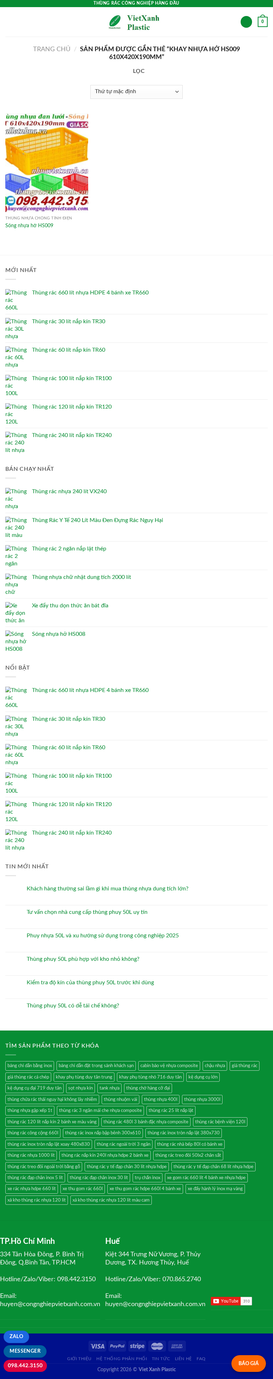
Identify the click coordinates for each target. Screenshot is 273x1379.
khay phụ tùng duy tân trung (84, 1077)
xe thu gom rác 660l (83, 1189)
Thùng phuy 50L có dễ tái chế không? (73, 1005)
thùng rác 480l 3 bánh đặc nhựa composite (145, 1122)
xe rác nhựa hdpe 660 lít (31, 1189)
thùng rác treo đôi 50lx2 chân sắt (188, 1155)
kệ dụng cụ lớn (203, 1077)
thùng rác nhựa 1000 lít (31, 1155)
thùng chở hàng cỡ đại (148, 1088)
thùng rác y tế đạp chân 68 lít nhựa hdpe (213, 1167)
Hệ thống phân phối (121, 1359)
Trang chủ (51, 49)
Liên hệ (183, 1359)
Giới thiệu (79, 1359)
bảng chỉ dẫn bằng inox (29, 1066)
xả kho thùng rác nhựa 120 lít (36, 1200)
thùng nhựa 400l (160, 1099)
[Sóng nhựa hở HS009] (46, 162)
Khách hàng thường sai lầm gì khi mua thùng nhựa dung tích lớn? (107, 888)
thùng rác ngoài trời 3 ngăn (123, 1144)
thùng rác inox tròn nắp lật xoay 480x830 (48, 1144)
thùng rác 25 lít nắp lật (171, 1110)
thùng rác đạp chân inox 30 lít (99, 1178)
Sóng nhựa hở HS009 (29, 225)
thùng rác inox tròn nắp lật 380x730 (184, 1133)
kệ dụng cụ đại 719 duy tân (34, 1088)
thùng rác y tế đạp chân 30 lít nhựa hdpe (127, 1167)
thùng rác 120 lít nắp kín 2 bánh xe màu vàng (52, 1122)
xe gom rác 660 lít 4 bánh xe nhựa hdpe (206, 1178)
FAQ (201, 1359)
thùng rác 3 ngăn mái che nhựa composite (100, 1110)
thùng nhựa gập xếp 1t (29, 1110)
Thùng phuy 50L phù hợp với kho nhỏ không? (83, 959)
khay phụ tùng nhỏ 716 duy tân (150, 1077)
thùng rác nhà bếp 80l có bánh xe (190, 1144)
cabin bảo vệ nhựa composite (169, 1066)
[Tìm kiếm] (246, 22)
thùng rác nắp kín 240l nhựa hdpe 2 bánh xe (105, 1155)
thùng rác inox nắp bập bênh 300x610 (103, 1133)
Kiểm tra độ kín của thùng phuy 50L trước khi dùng (90, 982)
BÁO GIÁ (249, 1363)
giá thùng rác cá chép (28, 1077)
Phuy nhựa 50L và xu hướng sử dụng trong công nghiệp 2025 (103, 935)
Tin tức (161, 1359)
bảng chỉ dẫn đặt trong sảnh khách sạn (96, 1066)
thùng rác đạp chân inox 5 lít (35, 1178)
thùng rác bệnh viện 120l (220, 1122)
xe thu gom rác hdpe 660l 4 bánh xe (145, 1189)
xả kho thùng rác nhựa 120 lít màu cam (111, 1200)
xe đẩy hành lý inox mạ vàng (215, 1189)
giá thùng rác (244, 1066)
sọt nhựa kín (80, 1088)
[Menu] (9, 22)
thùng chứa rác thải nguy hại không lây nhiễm (52, 1099)
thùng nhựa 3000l (202, 1099)
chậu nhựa (215, 1066)
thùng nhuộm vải (120, 1099)
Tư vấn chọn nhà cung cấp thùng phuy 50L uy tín (87, 912)
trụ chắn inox (147, 1178)
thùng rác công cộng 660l (32, 1133)
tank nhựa (109, 1088)
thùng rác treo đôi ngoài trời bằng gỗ (43, 1167)
